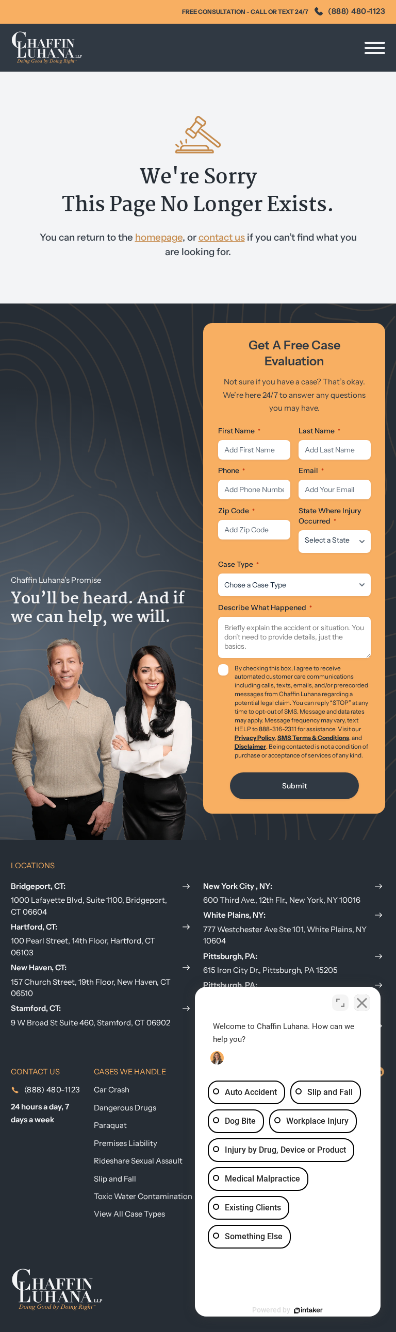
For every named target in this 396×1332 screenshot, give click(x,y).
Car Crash (111, 1089)
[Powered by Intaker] (308, 1310)
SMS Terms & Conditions (313, 737)
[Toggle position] (340, 1002)
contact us (222, 237)
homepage (159, 237)
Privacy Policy (255, 737)
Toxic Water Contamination (143, 1196)
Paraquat (110, 1125)
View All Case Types (129, 1214)
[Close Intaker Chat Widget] (362, 1002)
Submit (294, 785)
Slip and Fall (115, 1179)
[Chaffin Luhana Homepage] (47, 47)
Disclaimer (250, 746)
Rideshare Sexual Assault (138, 1161)
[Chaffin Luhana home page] (57, 1288)
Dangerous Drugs (125, 1107)
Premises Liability (125, 1143)
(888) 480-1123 (356, 11)
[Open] (375, 48)
